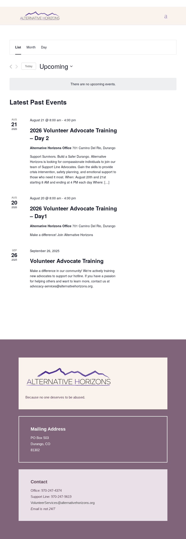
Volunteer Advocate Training (67, 261)
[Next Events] (16, 66)
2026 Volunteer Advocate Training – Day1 (73, 212)
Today (28, 66)
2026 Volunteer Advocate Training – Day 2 (73, 134)
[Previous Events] (11, 66)
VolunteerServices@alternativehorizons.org (63, 503)
